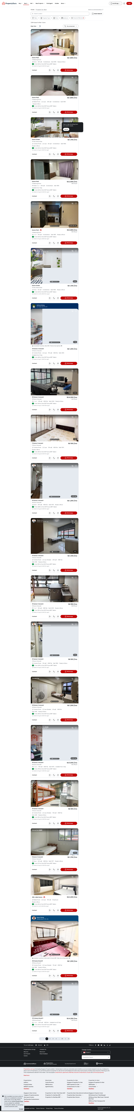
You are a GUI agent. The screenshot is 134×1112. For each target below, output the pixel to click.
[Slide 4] (55, 281)
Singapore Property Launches (31, 1095)
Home (32, 9)
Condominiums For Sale (73, 1086)
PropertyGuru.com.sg (29, 1069)
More (62, 3)
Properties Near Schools (73, 1097)
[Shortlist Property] (76, 31)
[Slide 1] (50, 393)
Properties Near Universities (74, 1095)
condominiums (58, 1072)
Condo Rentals (92, 1086)
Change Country (86, 1049)
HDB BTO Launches (28, 1086)
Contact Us (43, 1049)
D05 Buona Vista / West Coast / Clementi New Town (99, 1098)
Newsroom (42, 1051)
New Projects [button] (39, 3)
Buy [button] (20, 3)
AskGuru (26, 1082)
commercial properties (98, 1072)
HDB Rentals (92, 1084)
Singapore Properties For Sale (75, 1082)
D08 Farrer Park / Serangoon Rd (97, 1101)
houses (88, 1072)
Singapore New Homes (30, 1093)
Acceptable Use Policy (29, 1108)
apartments (66, 1072)
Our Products (27, 1053)
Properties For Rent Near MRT (52, 1097)
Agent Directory (49, 1086)
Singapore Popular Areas (96, 1093)
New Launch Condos (29, 1097)
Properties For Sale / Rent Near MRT (55, 1093)
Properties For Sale (72, 1080)
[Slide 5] (56, 281)
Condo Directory (49, 1082)
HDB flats (71, 1072)
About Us (26, 1051)
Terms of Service (40, 1108)
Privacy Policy (19, 1101)
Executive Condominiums (80, 1072)
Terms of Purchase (59, 1108)
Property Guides (28, 1084)
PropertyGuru (27, 1080)
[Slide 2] (51, 342)
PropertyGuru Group (29, 1049)
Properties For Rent (94, 1080)
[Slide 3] (54, 281)
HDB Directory (48, 1084)
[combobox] (61, 13)
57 (62, 1039)
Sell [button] (31, 3)
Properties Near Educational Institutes (77, 1093)
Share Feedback (44, 1053)
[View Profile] (36, 31)
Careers (26, 1055)
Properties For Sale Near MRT (52, 1095)
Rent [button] (25, 3)
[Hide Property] (72, 31)
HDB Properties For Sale (73, 1084)
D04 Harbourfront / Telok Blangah (97, 1095)
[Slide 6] (57, 701)
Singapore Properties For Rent (96, 1082)
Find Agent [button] (50, 3)
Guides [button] (57, 3)
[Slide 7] (58, 342)
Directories (48, 1080)
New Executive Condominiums (31, 1099)
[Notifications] (124, 3)
